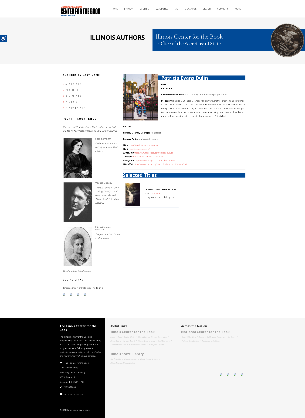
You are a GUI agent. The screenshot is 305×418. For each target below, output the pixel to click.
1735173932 (155, 193)
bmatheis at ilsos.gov (73, 394)
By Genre (144, 8)
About (112, 337)
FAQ (177, 8)
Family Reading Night (126, 337)
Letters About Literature (160, 340)
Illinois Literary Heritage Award (122, 340)
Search (207, 8)
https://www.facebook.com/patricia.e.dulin (153, 152)
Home (115, 8)
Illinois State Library (127, 354)
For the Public (115, 359)
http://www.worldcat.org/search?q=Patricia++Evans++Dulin (161, 164)
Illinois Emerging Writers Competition (152, 337)
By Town (128, 8)
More (238, 8)
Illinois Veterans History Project (122, 363)
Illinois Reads (143, 340)
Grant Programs (130, 359)
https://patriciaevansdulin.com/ (143, 145)
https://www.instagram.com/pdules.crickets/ (155, 160)
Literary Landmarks (118, 344)
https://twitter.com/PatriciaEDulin (147, 156)
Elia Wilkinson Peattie (103, 228)
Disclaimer (191, 8)
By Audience (162, 8)
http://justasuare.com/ (139, 148)
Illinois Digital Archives (149, 359)
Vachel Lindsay (103, 182)
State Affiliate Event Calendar (193, 337)
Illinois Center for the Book (132, 332)
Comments (223, 8)
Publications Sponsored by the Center (221, 337)
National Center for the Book (205, 332)
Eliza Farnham (103, 138)
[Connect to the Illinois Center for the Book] (228, 37)
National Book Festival (137, 344)
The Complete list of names (77, 271)
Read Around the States (211, 340)
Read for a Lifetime (156, 344)
